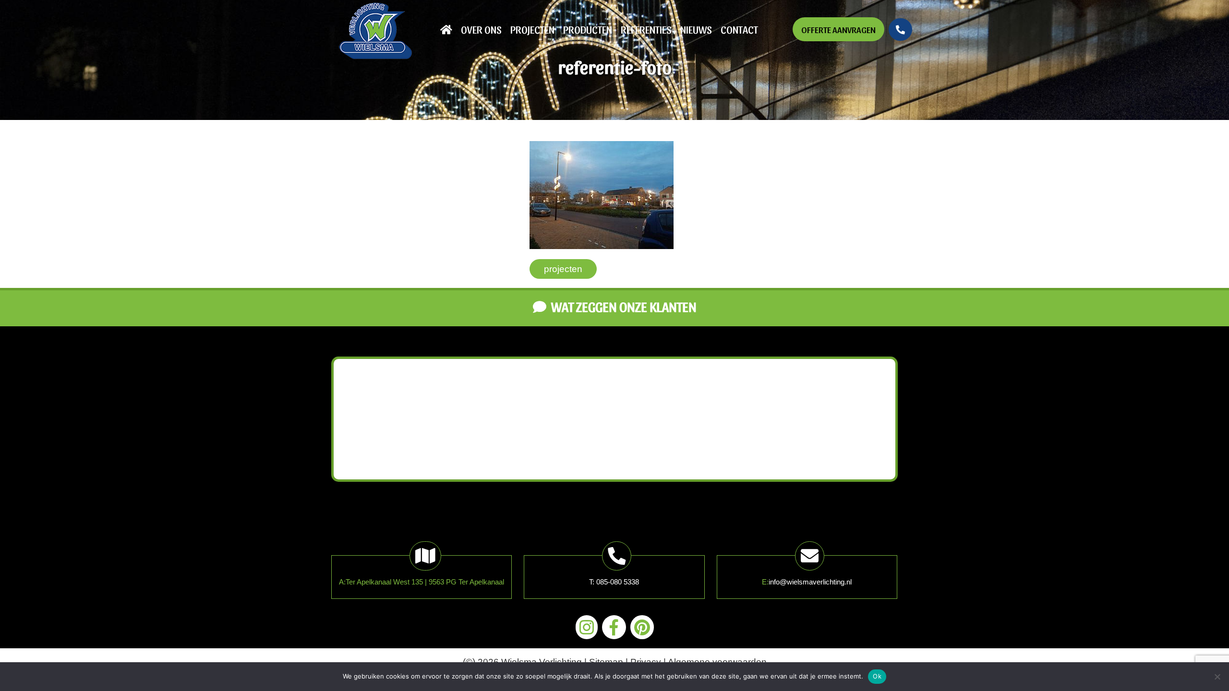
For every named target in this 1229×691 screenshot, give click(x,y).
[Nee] (1217, 676)
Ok (877, 676)
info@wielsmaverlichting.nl (810, 582)
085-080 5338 (617, 582)
